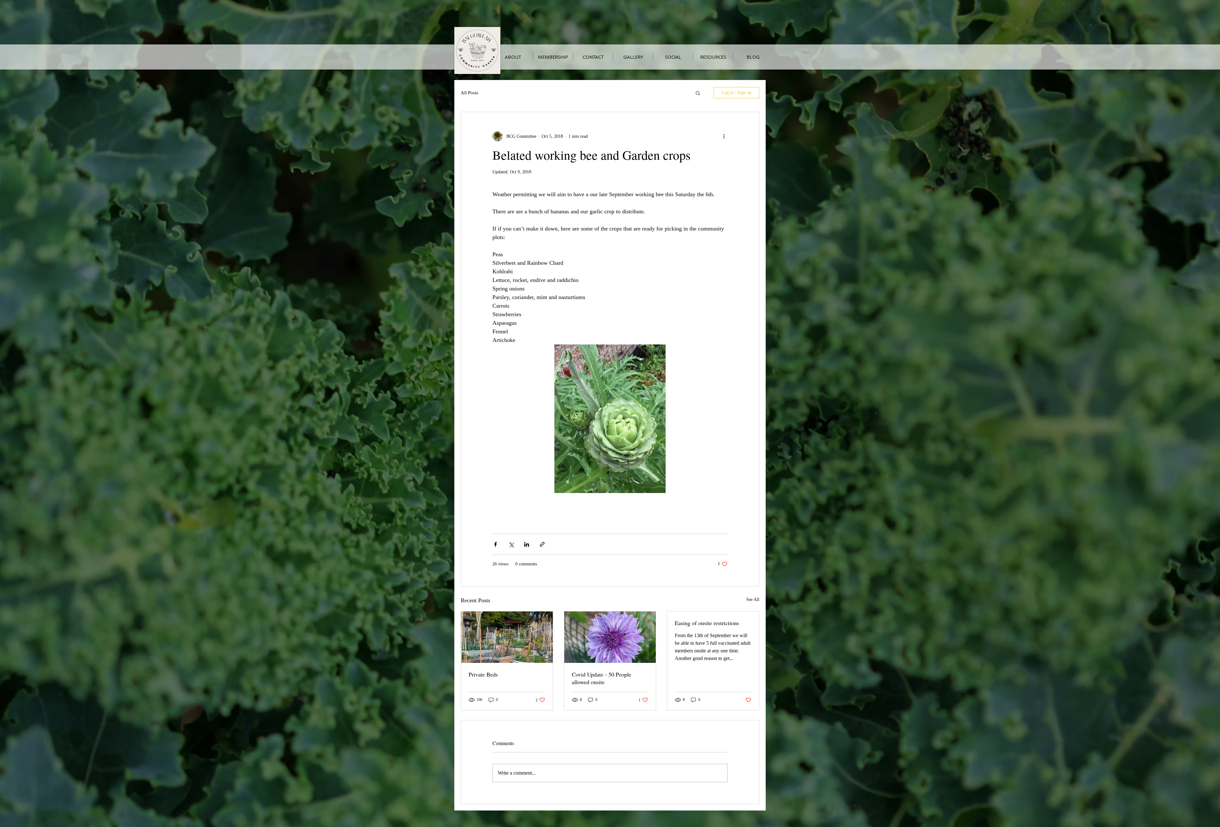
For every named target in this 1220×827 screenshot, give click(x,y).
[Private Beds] (507, 637)
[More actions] (724, 136)
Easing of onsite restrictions (707, 623)
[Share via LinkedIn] (527, 544)
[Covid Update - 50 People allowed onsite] (610, 637)
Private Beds (483, 674)
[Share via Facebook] (495, 544)
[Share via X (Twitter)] (511, 544)
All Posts (469, 92)
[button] (698, 92)
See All (752, 599)
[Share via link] (542, 544)
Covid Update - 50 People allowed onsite (601, 678)
